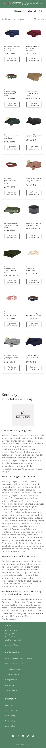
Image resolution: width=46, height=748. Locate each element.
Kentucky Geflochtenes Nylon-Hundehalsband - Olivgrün (11, 92)
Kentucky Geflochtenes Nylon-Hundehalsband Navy (33, 313)
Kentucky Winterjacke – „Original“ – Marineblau (12, 48)
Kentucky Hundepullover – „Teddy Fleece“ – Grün (10, 269)
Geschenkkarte (11, 690)
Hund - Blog (10, 715)
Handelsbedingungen (14, 669)
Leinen (24, 492)
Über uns (9, 705)
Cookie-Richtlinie (12, 674)
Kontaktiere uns (11, 710)
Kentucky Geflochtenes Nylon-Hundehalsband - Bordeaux (11, 181)
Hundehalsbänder (10, 492)
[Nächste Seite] (39, 380)
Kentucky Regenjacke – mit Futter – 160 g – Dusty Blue (11, 357)
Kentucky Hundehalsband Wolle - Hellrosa (10, 313)
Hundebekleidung (21, 438)
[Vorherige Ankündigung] (4, 3)
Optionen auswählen (12, 59)
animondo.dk (25, 745)
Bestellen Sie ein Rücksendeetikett (19, 658)
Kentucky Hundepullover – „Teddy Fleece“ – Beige (32, 92)
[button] (4, 11)
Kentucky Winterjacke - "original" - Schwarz (34, 136)
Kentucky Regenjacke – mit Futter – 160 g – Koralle (33, 180)
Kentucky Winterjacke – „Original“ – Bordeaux (34, 48)
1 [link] (7, 380)
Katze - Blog (10, 726)
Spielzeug (36, 492)
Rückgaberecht (11, 680)
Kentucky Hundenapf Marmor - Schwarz (33, 224)
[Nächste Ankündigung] (41, 3)
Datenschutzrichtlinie (14, 664)
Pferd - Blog (10, 721)
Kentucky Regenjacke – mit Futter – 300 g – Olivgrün (11, 225)
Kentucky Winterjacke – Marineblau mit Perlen (34, 357)
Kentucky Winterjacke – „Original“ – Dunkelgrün (12, 137)
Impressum (9, 685)
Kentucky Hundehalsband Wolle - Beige (31, 268)
